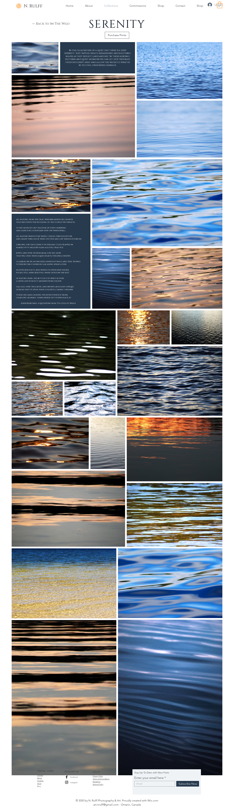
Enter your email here (149, 777)
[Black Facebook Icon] (67, 777)
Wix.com (152, 800)
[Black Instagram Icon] (67, 782)
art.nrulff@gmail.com (106, 804)
